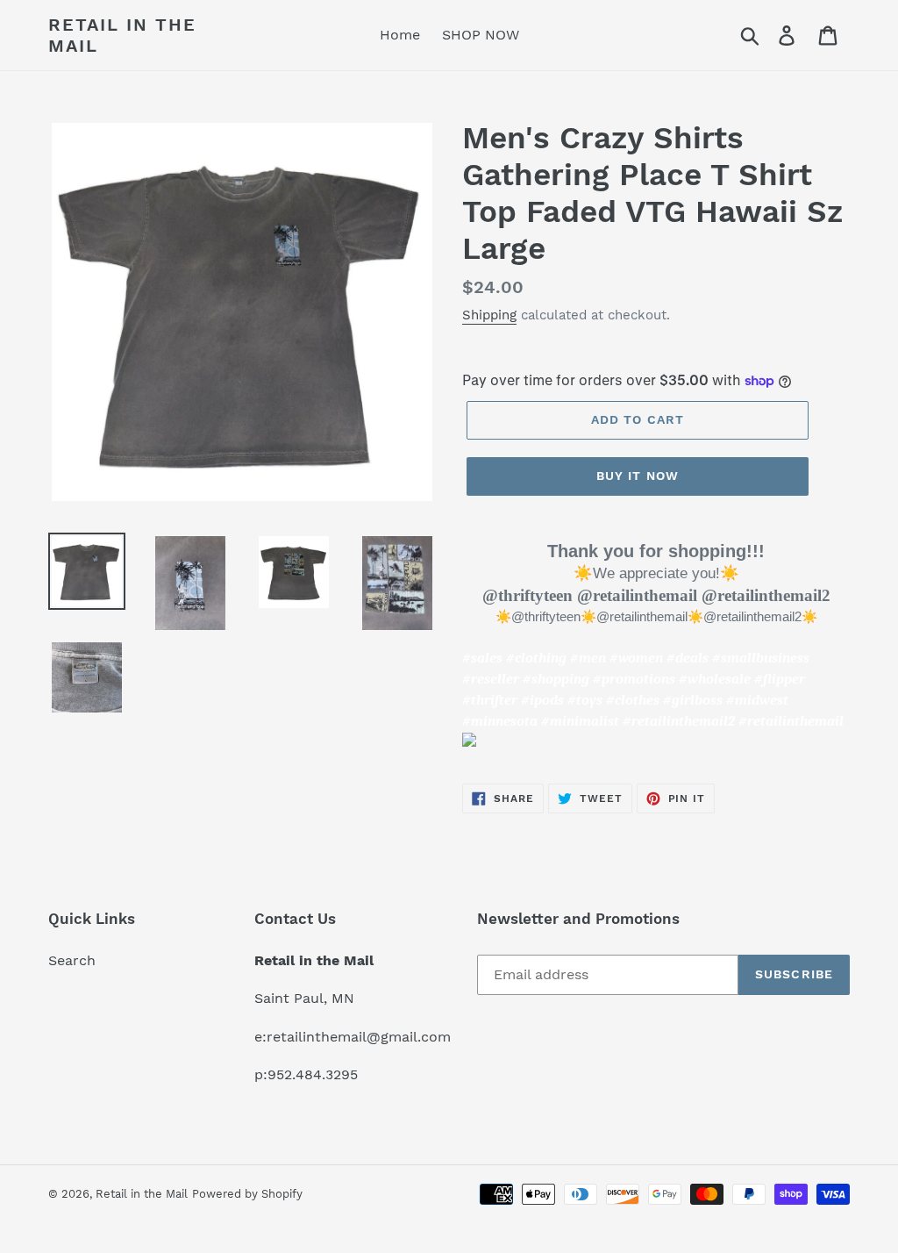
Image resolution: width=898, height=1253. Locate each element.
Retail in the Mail (122, 35)
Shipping (489, 315)
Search (72, 960)
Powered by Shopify (247, 1193)
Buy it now (637, 476)
